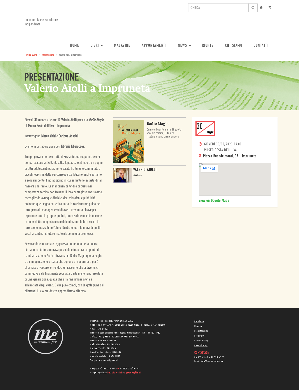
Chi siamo (199, 321)
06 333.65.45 (201, 357)
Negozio (198, 326)
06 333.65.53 (218, 357)
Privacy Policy (201, 340)
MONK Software (131, 368)
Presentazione (48, 54)
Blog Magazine (201, 331)
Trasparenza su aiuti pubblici (104, 360)
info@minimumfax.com (212, 361)
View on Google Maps (214, 201)
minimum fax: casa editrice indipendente (41, 22)
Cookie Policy (201, 345)
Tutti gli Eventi (31, 54)
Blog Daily (199, 336)
